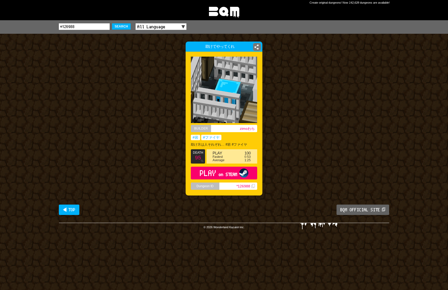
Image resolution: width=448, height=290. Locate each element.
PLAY (218, 173)
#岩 (195, 137)
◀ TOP (69, 209)
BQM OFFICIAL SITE (360, 209)
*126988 (243, 186)
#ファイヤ (211, 137)
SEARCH (121, 26)
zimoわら (247, 128)
